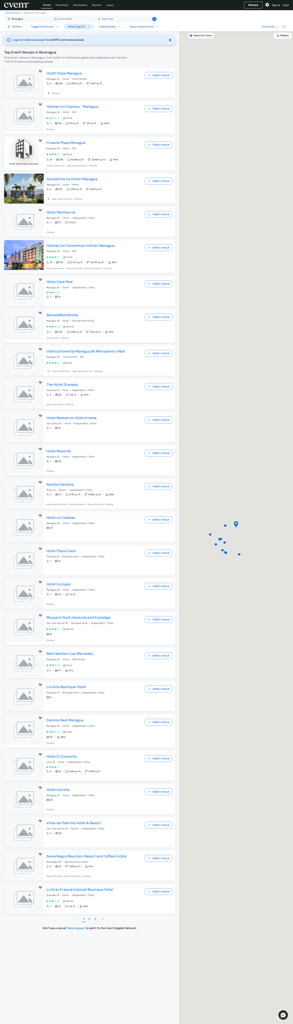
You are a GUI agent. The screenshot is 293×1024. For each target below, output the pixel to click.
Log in (286, 5)
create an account (34, 40)
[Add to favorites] (40, 71)
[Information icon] (284, 26)
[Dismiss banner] (170, 40)
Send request (76, 928)
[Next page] (103, 919)
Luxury (110, 5)
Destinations (80, 5)
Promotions (62, 5)
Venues (47, 5)
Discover (97, 5)
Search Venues (12, 13)
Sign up (276, 5)
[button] (81, 19)
